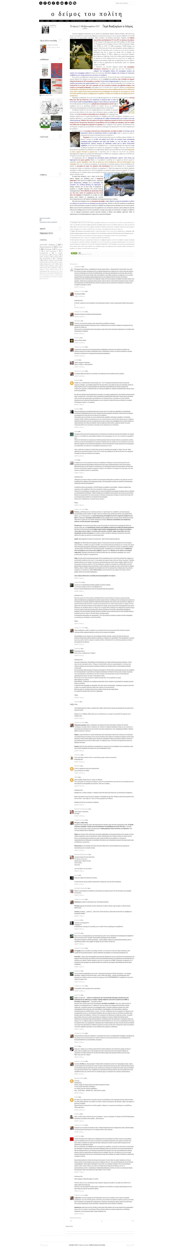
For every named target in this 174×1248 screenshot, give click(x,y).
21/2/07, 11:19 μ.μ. (79, 287)
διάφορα (59, 258)
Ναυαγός (77, 701)
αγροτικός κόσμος (46, 273)
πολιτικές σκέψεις (48, 245)
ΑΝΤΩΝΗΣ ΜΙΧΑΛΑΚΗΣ (81, 888)
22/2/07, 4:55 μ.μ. (79, 578)
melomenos (77, 755)
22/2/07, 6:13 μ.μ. (79, 655)
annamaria (77, 920)
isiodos (76, 1097)
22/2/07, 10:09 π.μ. (79, 342)
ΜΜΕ (57, 264)
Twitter (49, 3)
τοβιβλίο (42, 262)
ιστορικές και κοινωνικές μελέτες (78, 20)
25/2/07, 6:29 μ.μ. (79, 1057)
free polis (54, 276)
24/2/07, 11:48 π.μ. (79, 991)
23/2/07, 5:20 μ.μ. (79, 895)
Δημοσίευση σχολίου (75, 1217)
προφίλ (47, 20)
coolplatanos (78, 266)
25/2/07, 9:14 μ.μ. (79, 1074)
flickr (62, 3)
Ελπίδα (76, 1046)
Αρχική (42, 20)
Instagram (70, 3)
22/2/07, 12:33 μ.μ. (79, 376)
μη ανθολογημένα (57, 274)
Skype (74, 3)
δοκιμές (48, 249)
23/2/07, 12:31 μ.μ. (79, 850)
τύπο (84, 237)
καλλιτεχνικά (43, 267)
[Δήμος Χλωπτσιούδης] (40, 220)
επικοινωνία (111, 20)
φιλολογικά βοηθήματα (101, 20)
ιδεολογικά (53, 271)
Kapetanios (77, 648)
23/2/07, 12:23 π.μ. (79, 773)
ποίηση (60, 249)
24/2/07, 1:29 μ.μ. (79, 1029)
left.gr (61, 276)
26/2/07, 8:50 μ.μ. (79, 1213)
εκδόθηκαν (54, 20)
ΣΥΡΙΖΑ (55, 273)
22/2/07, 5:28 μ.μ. (79, 591)
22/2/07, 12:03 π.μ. (79, 307)
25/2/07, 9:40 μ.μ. (79, 1093)
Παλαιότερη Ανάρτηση (132, 1221)
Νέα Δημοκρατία (45, 258)
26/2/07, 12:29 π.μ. (79, 1110)
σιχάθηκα (44, 278)
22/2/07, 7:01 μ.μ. (79, 697)
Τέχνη (60, 271)
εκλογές (56, 255)
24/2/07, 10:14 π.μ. (79, 981)
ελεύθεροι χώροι (54, 266)
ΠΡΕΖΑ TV (77, 766)
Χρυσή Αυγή (54, 269)
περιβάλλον (54, 267)
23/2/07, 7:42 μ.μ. (79, 916)
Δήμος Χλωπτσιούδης (45, 218)
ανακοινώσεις (46, 274)
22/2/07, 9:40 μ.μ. (79, 750)
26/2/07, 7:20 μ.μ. (79, 1172)
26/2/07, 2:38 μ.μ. (79, 1132)
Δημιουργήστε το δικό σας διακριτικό (48, 222)
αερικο (76, 431)
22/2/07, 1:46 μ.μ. (79, 456)
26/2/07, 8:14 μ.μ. (79, 1191)
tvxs (60, 247)
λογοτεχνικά (90, 20)
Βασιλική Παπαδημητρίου (81, 809)
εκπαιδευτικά (45, 253)
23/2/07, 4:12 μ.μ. (79, 884)
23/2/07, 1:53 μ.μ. (79, 871)
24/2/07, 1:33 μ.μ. (79, 1042)
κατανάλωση (43, 271)
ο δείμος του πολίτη (87, 14)
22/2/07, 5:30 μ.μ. (79, 623)
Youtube (57, 3)
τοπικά (56, 256)
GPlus (53, 3)
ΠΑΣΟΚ (42, 266)
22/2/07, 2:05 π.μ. (79, 333)
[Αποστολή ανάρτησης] (79, 252)
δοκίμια (67, 20)
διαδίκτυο (46, 260)
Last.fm (66, 3)
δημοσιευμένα (46, 247)
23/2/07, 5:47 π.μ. (79, 786)
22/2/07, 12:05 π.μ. (79, 316)
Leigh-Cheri (77, 1136)
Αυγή (61, 273)
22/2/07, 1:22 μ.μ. (79, 427)
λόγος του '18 (53, 26)
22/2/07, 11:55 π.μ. (79, 356)
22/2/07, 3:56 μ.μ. (79, 505)
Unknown (77, 380)
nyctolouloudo (78, 582)
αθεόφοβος (77, 321)
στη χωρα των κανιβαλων (49, 25)
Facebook (45, 3)
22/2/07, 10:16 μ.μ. (79, 761)
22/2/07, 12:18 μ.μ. (79, 367)
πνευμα (76, 875)
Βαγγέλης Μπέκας (79, 1078)
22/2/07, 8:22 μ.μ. (79, 718)
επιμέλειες (61, 20)
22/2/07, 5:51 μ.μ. (79, 644)
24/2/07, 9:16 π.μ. (79, 966)
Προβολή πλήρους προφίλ (53, 47)
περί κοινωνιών (88, 254)
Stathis (76, 777)
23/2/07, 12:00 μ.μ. (79, 816)
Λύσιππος (77, 338)
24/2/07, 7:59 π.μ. (79, 944)
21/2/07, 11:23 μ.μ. (79, 296)
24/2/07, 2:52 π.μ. (79, 929)
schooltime (51, 262)
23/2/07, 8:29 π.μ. (79, 805)
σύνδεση (118, 20)
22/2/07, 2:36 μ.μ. (79, 473)
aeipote (76, 360)
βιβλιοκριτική (47, 264)
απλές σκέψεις (44, 256)
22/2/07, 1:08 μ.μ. (79, 404)
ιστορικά (60, 262)
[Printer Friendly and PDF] (74, 253)
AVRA (76, 460)
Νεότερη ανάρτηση (71, 1221)
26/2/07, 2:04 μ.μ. (79, 1121)
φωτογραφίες (45, 276)
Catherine (77, 409)
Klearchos (77, 1114)
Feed (40, 3)
